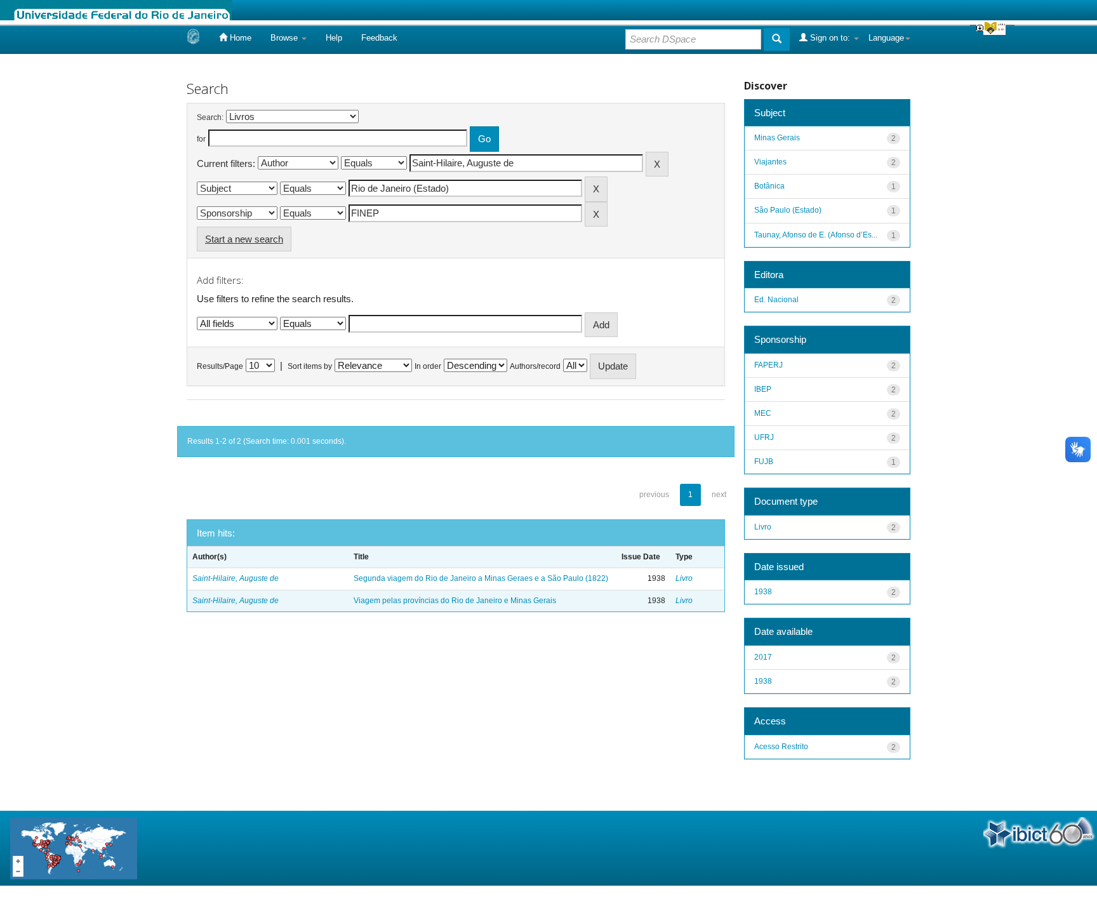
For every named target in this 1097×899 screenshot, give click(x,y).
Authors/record (535, 366)
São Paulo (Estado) (787, 210)
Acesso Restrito (781, 746)
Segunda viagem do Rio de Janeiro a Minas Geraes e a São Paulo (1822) (481, 578)
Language (886, 38)
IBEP (762, 389)
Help (334, 38)
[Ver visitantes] (73, 847)
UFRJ (764, 437)
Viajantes (770, 161)
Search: (210, 117)
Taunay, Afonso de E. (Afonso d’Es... (815, 234)
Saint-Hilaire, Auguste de (235, 578)
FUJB (763, 461)
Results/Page (220, 366)
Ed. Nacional (776, 299)
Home (239, 38)
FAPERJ (768, 365)
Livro (684, 578)
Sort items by (310, 366)
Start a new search (244, 239)
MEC (762, 413)
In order (428, 366)
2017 (763, 657)
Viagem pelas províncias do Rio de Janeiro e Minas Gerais (455, 600)
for (201, 139)
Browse (285, 38)
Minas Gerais (777, 137)
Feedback (379, 38)
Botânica (769, 186)
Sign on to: (830, 38)
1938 (763, 591)
